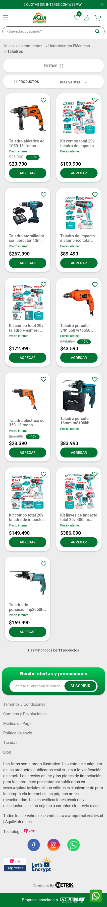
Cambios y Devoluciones (25, 714)
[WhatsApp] (96, 896)
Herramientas (30, 46)
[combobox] (53, 31)
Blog (7, 752)
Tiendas (10, 742)
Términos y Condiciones (24, 704)
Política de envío (17, 733)
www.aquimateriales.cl (24, 787)
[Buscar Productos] (99, 31)
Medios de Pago (17, 723)
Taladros (15, 51)
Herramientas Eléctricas (69, 46)
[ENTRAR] (87, 18)
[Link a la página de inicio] (9, 46)
